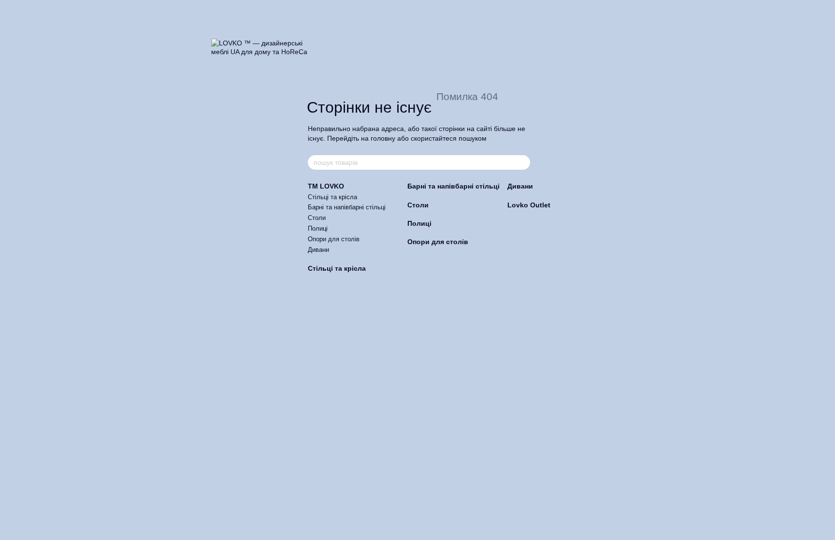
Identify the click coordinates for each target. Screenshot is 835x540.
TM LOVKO (326, 186)
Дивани (318, 249)
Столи (317, 217)
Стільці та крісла (332, 197)
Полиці (318, 228)
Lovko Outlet (528, 205)
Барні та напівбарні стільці (347, 207)
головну (383, 138)
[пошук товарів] (522, 162)
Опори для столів (334, 239)
